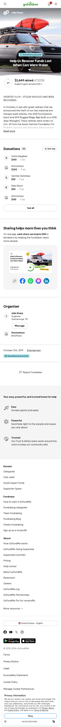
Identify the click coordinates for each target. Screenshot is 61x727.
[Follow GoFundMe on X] (16, 632)
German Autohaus (20, 176)
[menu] (56, 4)
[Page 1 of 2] (29, 69)
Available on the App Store (28, 640)
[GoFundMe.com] (30, 4)
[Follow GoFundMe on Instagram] (22, 632)
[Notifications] (49, 4)
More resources (11, 608)
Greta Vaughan (19, 156)
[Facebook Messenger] (38, 281)
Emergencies (34, 350)
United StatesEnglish (32, 623)
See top (51, 149)
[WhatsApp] (30, 281)
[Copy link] (14, 281)
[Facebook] (22, 281)
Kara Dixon (17, 185)
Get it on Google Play (11, 640)
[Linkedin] (46, 281)
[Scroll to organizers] (7, 12)
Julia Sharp (17, 313)
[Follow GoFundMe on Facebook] (5, 632)
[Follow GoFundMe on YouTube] (11, 632)
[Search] (5, 4)
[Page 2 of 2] (32, 69)
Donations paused (32, 55)
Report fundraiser (32, 372)
